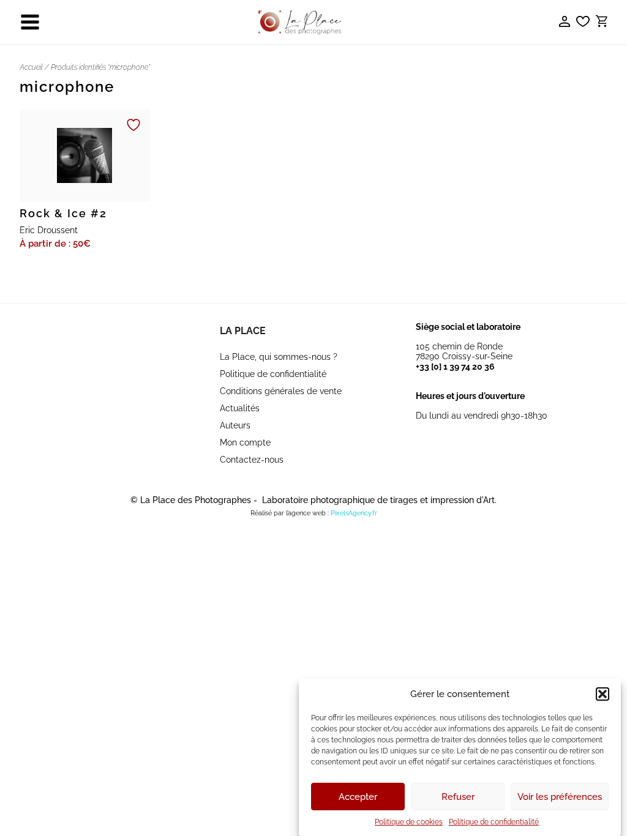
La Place (243, 331)
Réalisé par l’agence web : (289, 513)
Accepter (358, 796)
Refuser (458, 796)
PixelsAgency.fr (354, 513)
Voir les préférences (559, 796)
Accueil (31, 67)
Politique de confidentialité (494, 822)
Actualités (240, 408)
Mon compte (245, 442)
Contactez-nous (251, 460)
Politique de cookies (409, 822)
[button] (602, 694)
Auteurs (235, 425)
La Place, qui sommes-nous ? (278, 357)
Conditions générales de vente (281, 391)
